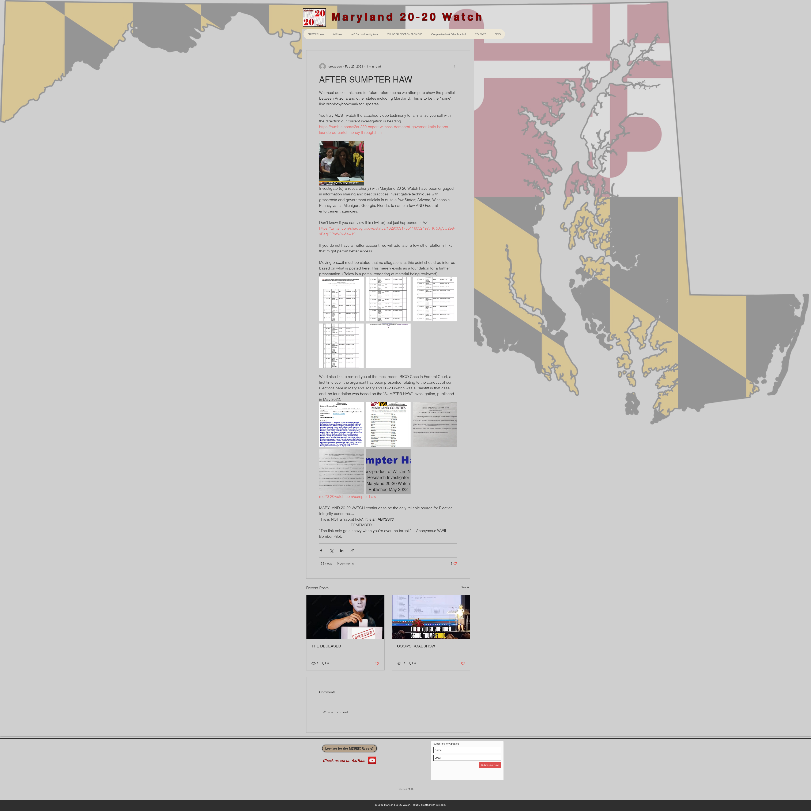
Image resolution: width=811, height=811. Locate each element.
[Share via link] (352, 550)
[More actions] (454, 66)
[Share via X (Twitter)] (331, 550)
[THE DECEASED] (345, 617)
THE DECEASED (326, 646)
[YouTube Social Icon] (372, 760)
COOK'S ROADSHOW (416, 646)
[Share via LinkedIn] (342, 550)
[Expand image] (341, 163)
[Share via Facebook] (321, 550)
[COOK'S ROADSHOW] (431, 617)
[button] (364, 34)
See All (465, 587)
